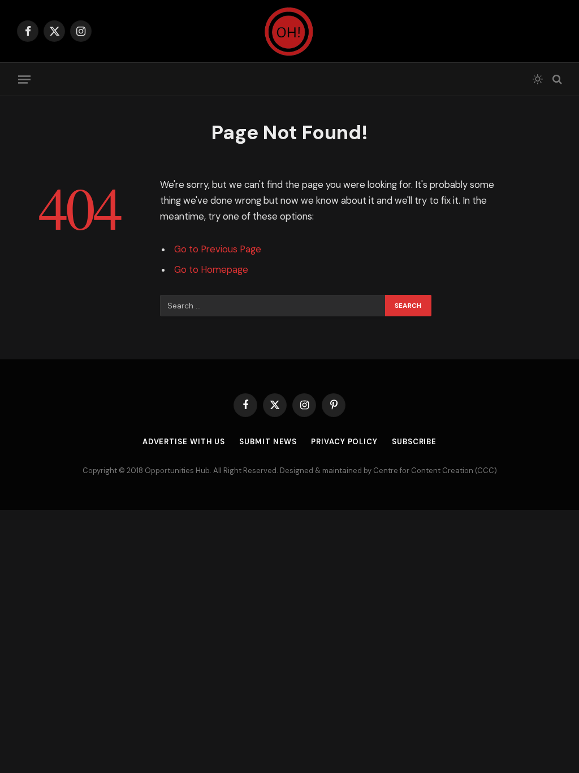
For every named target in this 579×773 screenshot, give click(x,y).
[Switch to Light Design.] (537, 79)
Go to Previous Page (217, 249)
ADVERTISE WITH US (183, 441)
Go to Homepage (211, 270)
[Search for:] (273, 305)
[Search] (556, 79)
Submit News (268, 441)
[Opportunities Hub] (289, 31)
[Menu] (24, 79)
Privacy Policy (344, 441)
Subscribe (414, 441)
